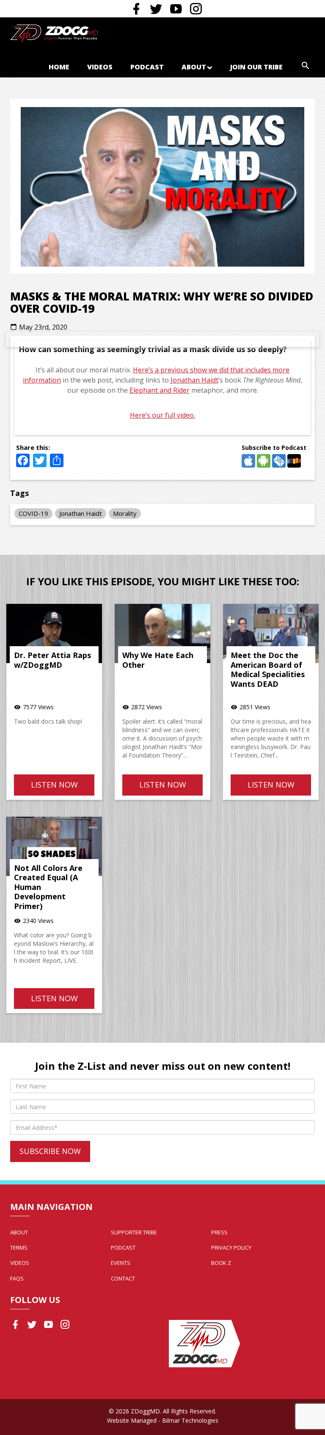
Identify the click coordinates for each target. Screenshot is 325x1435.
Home (59, 67)
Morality (125, 513)
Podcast (147, 67)
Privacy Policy (231, 1247)
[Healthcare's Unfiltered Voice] (54, 33)
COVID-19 (33, 513)
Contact (123, 1278)
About (194, 67)
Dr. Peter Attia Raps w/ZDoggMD (52, 660)
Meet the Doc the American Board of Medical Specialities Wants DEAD (268, 669)
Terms (19, 1247)
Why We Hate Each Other (157, 660)
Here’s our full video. (162, 415)
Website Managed (132, 1420)
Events (120, 1263)
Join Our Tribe (256, 67)
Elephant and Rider (159, 390)
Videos (100, 67)
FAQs (17, 1278)
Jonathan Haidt (194, 380)
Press (219, 1232)
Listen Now (54, 784)
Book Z (221, 1263)
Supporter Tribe (134, 1232)
